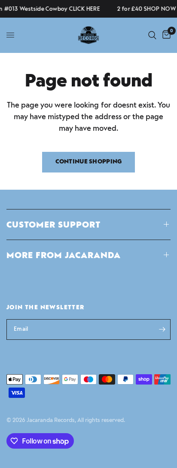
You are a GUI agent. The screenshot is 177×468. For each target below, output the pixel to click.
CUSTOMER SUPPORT (53, 224)
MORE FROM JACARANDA (63, 255)
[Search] (152, 35)
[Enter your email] (162, 329)
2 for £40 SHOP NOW (145, 9)
